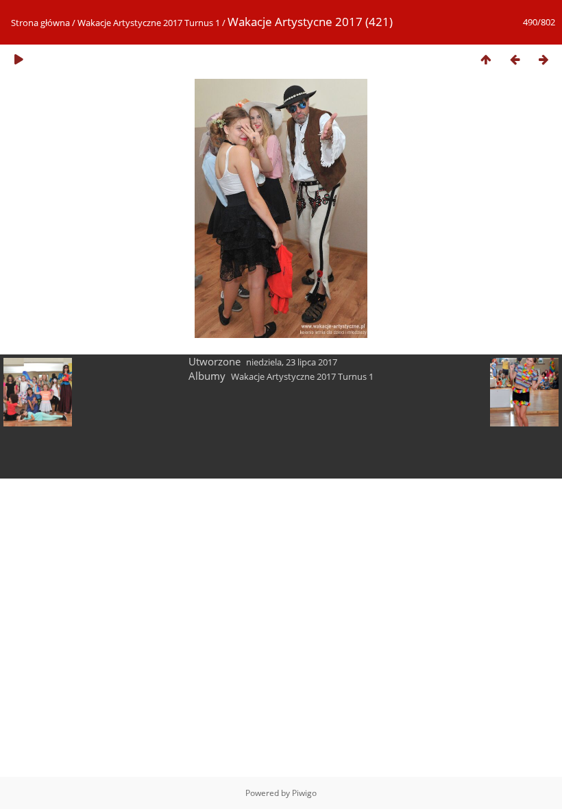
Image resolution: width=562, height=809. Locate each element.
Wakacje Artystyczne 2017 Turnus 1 (148, 22)
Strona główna (40, 22)
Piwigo (304, 793)
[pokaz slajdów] (18, 59)
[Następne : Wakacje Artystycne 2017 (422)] (543, 59)
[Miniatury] (486, 59)
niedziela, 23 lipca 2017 (291, 362)
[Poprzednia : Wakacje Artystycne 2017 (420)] (514, 59)
